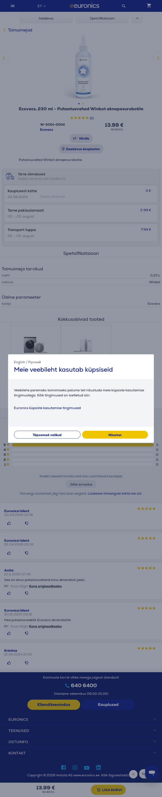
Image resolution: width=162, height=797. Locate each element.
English (19, 362)
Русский (34, 362)
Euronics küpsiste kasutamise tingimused (47, 407)
